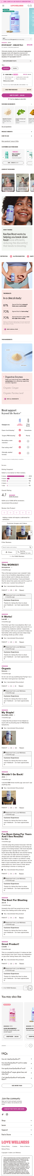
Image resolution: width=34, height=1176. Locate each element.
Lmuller (4, 946)
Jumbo (15, 68)
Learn (4, 1125)
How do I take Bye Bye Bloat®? (11, 1059)
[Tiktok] (3, 1114)
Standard (6, 68)
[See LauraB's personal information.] (8, 619)
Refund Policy (6, 1149)
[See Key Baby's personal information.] (9, 839)
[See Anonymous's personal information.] (11, 567)
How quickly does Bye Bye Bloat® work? (14, 1068)
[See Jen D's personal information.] (7, 902)
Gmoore (4, 671)
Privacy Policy (6, 1146)
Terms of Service (25, 1146)
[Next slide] (30, 1046)
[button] (29, 6)
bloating (4, 56)
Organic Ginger (11, 387)
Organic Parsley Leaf (13, 393)
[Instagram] (7, 1114)
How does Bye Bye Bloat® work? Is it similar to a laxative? (14, 1064)
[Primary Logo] (17, 5)
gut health (13, 56)
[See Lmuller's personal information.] (8, 946)
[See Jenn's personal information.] (6, 777)
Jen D (4, 902)
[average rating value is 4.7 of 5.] (4, 42)
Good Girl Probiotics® (10, 1028)
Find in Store (6, 1135)
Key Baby (5, 839)
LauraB (4, 619)
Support (5, 1130)
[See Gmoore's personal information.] (9, 671)
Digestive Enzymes (14, 377)
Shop (4, 1121)
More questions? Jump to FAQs (10, 141)
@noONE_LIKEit (7, 715)
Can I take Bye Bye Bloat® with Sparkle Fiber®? (13, 1078)
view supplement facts (9, 60)
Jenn (3, 777)
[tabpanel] (17, 314)
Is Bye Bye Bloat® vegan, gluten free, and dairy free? (14, 1073)
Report (21, 590)
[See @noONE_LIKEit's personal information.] (14, 715)
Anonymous (6, 567)
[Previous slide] (26, 1046)
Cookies (14, 1146)
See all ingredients (6, 126)
